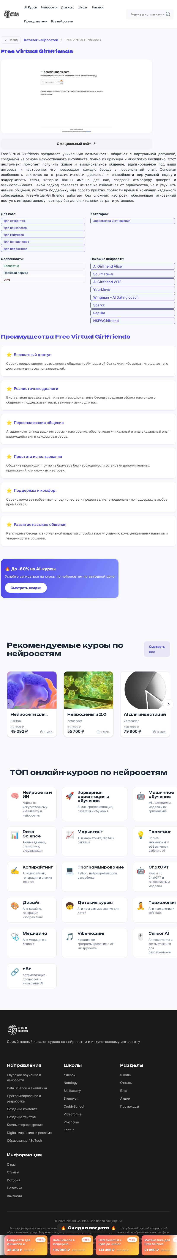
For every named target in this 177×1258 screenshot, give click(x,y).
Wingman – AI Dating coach (116, 297)
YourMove (101, 289)
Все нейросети (62, 21)
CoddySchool (74, 1106)
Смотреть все (157, 649)
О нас (11, 1164)
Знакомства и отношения (111, 220)
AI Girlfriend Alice (107, 266)
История (13, 1180)
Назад (13, 40)
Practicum (71, 1122)
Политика (14, 1188)
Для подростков (15, 249)
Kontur (69, 1130)
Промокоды (129, 1106)
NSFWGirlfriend (106, 320)
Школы (83, 7)
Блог (124, 1091)
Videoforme (73, 1114)
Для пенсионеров (16, 241)
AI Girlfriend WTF (107, 282)
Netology (70, 1083)
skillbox (69, 1075)
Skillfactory (72, 1091)
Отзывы (126, 1083)
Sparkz (99, 305)
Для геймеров (14, 234)
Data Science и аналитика (27, 1088)
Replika (99, 313)
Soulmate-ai (103, 274)
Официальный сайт (76, 144)
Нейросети (49, 7)
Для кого (67, 7)
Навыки (97, 7)
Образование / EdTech (24, 1140)
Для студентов (14, 220)
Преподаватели (35, 21)
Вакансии (14, 1196)
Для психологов (15, 228)
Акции (125, 1098)
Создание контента (22, 1109)
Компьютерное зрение (25, 1125)
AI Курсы (31, 7)
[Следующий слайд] (168, 704)
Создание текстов (21, 1117)
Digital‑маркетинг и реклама (29, 1133)
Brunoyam (71, 1098)
